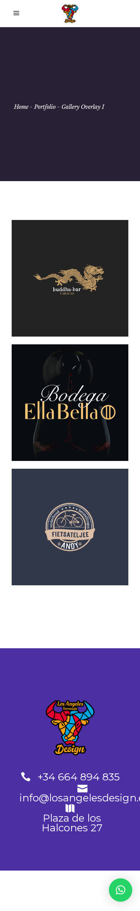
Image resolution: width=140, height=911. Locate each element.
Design (74, 296)
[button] (120, 890)
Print (96, 296)
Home (21, 106)
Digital (86, 544)
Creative (48, 296)
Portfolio (45, 106)
